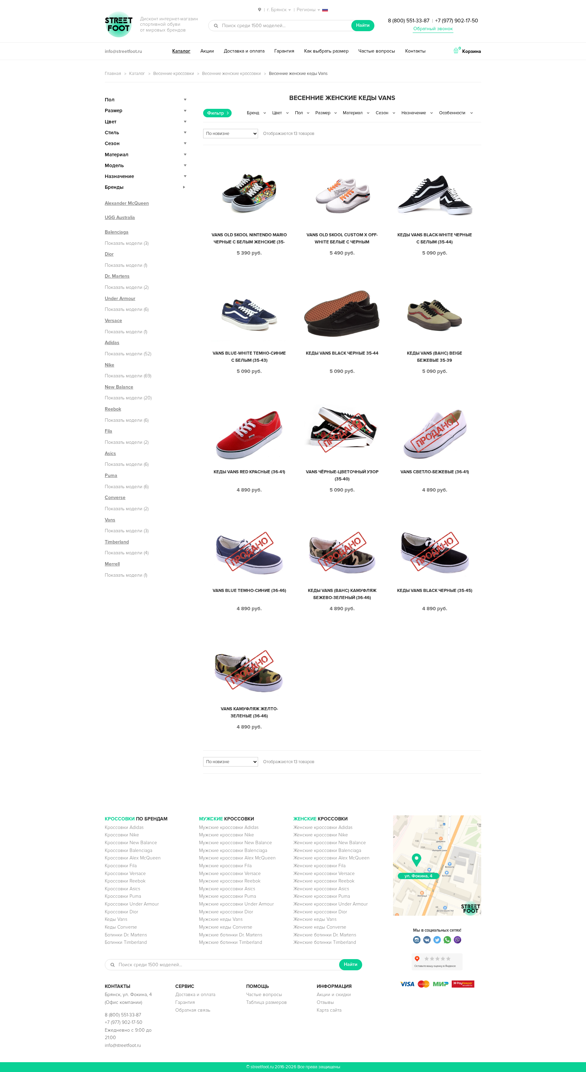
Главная (113, 73)
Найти (363, 25)
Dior (109, 254)
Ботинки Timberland (126, 942)
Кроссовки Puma (123, 896)
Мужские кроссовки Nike (226, 835)
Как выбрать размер (326, 51)
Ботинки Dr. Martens (126, 935)
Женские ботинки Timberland (324, 942)
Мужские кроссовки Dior (226, 912)
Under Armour (120, 298)
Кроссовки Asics (122, 889)
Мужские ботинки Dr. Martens (230, 935)
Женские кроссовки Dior (320, 912)
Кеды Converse (121, 927)
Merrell (112, 564)
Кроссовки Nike (122, 835)
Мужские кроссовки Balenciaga (233, 850)
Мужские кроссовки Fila (225, 866)
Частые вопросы (376, 51)
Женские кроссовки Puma (321, 896)
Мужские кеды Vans (220, 919)
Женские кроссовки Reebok (323, 881)
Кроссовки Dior (121, 912)
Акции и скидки (334, 994)
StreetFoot (119, 25)
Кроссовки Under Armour (132, 904)
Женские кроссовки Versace (324, 873)
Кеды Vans (116, 919)
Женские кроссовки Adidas (322, 827)
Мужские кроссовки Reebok (229, 881)
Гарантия (284, 51)
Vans (110, 520)
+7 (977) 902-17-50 (456, 20)
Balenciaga (117, 232)
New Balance (119, 387)
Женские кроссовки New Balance (329, 843)
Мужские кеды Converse (225, 927)
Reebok (113, 409)
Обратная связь (192, 1010)
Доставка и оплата (244, 51)
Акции (207, 51)
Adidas (112, 342)
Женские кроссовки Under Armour (330, 904)
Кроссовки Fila (121, 866)
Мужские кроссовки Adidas (228, 827)
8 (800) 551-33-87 (408, 20)
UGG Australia (120, 217)
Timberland (117, 542)
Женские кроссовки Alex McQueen (331, 858)
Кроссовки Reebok (125, 881)
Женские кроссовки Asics (321, 889)
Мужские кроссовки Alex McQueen (237, 858)
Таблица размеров (266, 1002)
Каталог (181, 51)
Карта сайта (329, 1010)
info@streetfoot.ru (123, 51)
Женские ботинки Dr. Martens (324, 935)
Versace (113, 320)
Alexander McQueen (127, 203)
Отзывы (325, 1002)
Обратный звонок (433, 29)
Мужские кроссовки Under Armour (236, 904)
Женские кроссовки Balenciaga (327, 850)
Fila (108, 431)
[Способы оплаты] (437, 986)
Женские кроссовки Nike (320, 835)
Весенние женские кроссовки (231, 73)
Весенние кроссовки (173, 73)
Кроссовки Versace (125, 873)
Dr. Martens (117, 276)
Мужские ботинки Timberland (230, 942)
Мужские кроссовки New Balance (235, 843)
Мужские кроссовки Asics (227, 889)
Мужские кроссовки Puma (227, 896)
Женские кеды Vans (314, 919)
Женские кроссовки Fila (319, 866)
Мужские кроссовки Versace (230, 873)
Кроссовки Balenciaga (128, 850)
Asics (110, 453)
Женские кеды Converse (319, 927)
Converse (115, 497)
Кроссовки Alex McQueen (133, 858)
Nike (109, 365)
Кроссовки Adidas (124, 827)
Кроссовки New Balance (131, 843)
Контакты (415, 51)
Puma (111, 475)
